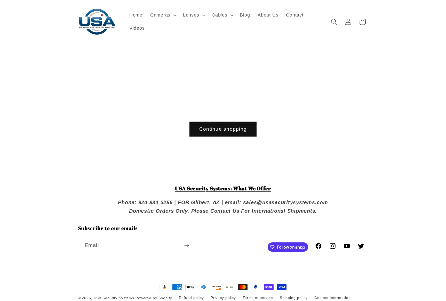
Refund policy (191, 298)
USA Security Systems (114, 298)
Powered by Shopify (154, 298)
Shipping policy (294, 298)
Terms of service (258, 298)
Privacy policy (223, 298)
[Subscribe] (187, 245)
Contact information (332, 298)
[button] (162, 15)
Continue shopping (223, 129)
